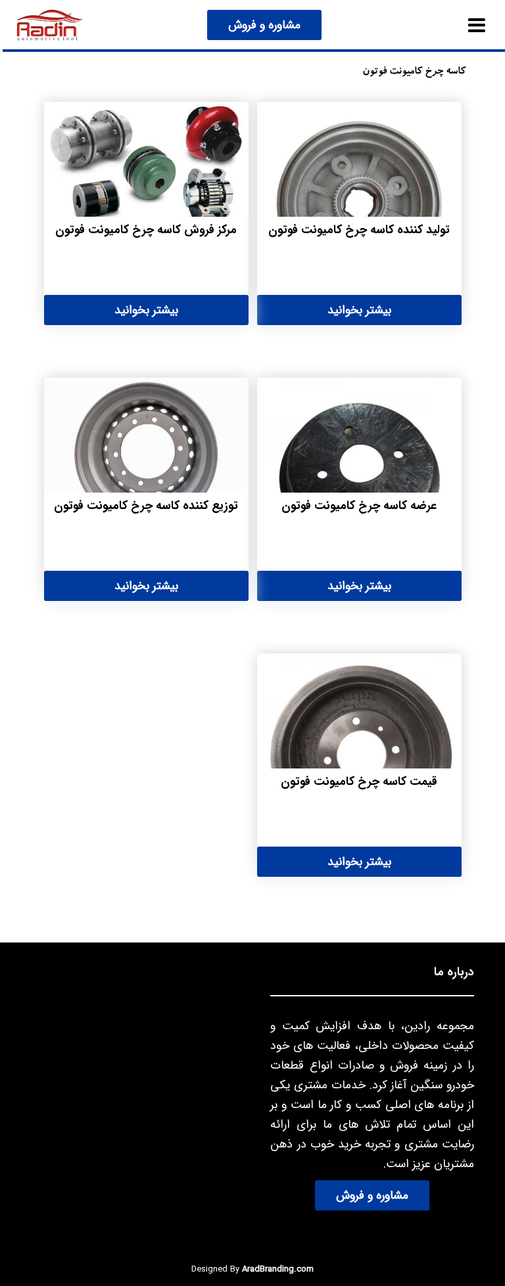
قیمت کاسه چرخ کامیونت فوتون (359, 781)
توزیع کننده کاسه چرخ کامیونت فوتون (146, 506)
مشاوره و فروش (264, 25)
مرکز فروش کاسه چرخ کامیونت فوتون (146, 230)
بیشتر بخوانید (359, 310)
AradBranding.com (278, 1269)
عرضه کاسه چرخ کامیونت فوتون (359, 506)
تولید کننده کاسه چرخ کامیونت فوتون (359, 230)
